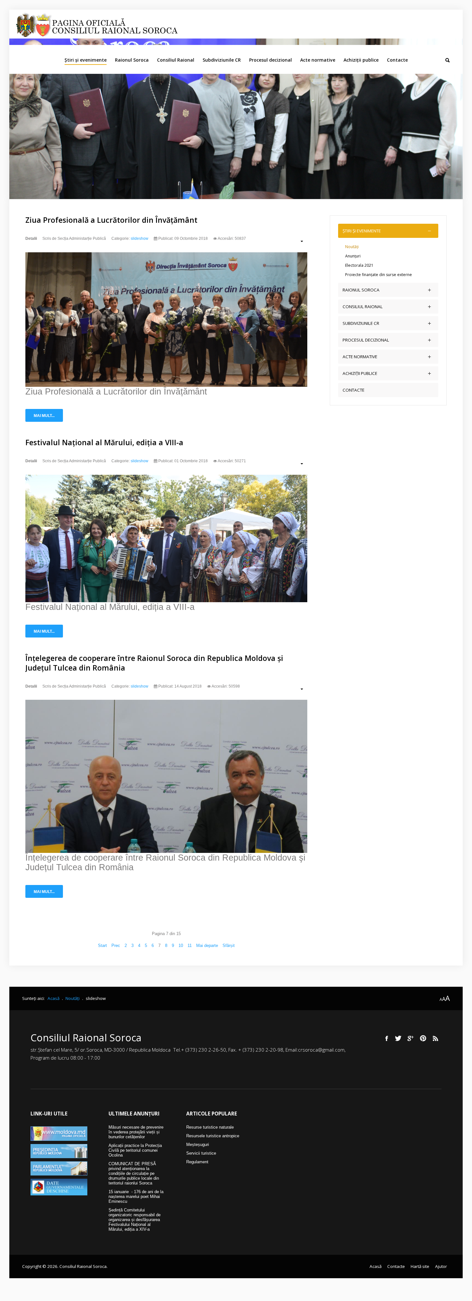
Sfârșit (229, 945)
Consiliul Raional (175, 60)
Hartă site (420, 1266)
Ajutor (441, 1266)
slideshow (139, 238)
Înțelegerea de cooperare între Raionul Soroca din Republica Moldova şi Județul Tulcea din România (154, 663)
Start (102, 945)
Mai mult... (44, 416)
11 (190, 945)
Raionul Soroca (132, 60)
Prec (115, 945)
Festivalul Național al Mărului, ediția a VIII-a (104, 442)
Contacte (397, 60)
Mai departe (207, 945)
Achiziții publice (361, 60)
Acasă (375, 1266)
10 (181, 945)
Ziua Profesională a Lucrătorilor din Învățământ (111, 220)
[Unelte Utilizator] (298, 241)
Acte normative (317, 60)
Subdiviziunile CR (222, 60)
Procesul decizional (270, 60)
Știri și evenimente (86, 60)
